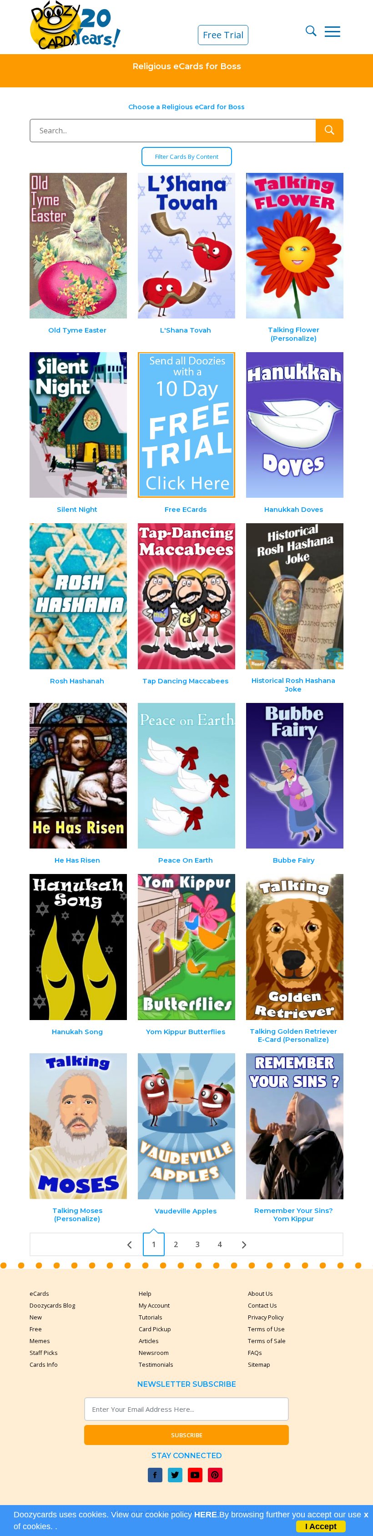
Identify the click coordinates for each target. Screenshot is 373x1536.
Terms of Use (266, 1329)
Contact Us (262, 1305)
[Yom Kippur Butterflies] (186, 947)
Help (145, 1293)
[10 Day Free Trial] (186, 425)
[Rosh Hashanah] (79, 596)
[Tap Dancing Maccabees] (186, 596)
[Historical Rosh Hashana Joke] (295, 596)
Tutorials (150, 1317)
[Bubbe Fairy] (295, 776)
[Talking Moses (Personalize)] (79, 1126)
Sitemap (259, 1364)
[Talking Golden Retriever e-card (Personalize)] (295, 947)
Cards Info (44, 1364)
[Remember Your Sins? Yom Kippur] (295, 1126)
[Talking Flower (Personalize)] (295, 246)
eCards (39, 1293)
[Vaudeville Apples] (186, 1126)
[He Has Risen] (79, 776)
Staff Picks (44, 1352)
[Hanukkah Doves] (295, 425)
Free (36, 1329)
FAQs (255, 1352)
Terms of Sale (267, 1340)
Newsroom (154, 1352)
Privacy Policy (265, 1317)
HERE (205, 1514)
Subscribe (186, 1435)
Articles (149, 1340)
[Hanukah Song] (79, 947)
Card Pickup (155, 1329)
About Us (260, 1293)
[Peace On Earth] (186, 776)
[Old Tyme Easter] (79, 246)
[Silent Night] (79, 425)
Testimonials (156, 1364)
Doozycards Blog (52, 1305)
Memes (40, 1340)
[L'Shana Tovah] (186, 246)
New (36, 1317)
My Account (154, 1305)
